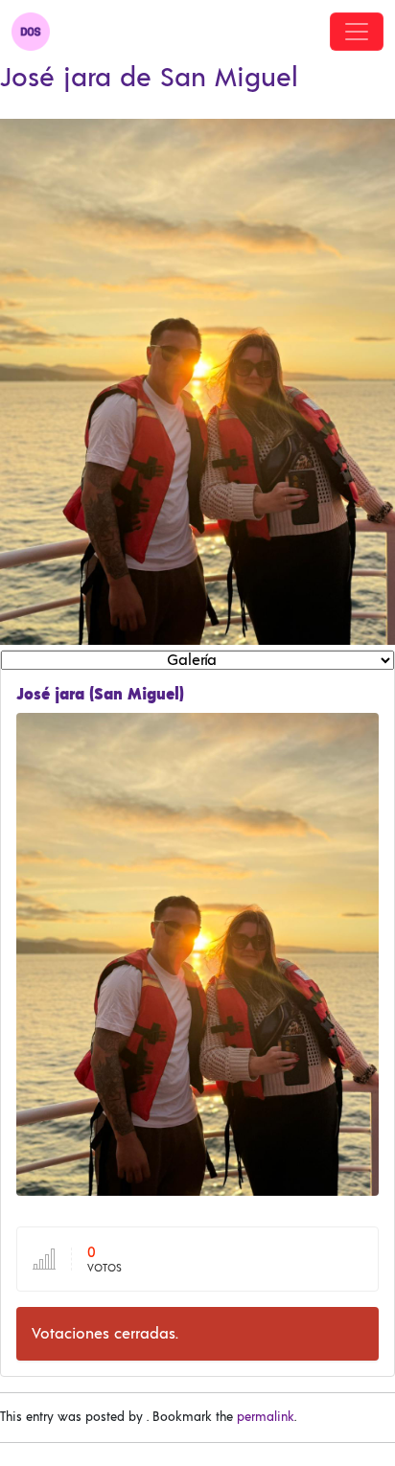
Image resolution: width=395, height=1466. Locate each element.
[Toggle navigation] (356, 31)
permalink (265, 1417)
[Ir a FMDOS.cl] (31, 32)
